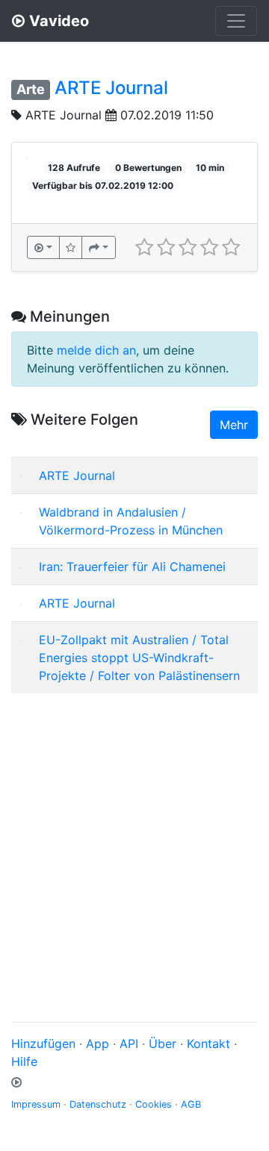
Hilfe (24, 1061)
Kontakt (208, 1043)
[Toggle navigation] (236, 21)
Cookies (153, 1104)
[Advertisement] (134, 839)
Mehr (234, 424)
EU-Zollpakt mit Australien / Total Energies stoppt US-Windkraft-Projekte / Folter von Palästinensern (139, 657)
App (97, 1043)
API (129, 1043)
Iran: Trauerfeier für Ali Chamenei (132, 566)
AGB (191, 1104)
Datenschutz (97, 1104)
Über (162, 1043)
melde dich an (96, 350)
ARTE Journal (111, 88)
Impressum (36, 1104)
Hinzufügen (43, 1043)
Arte (30, 89)
